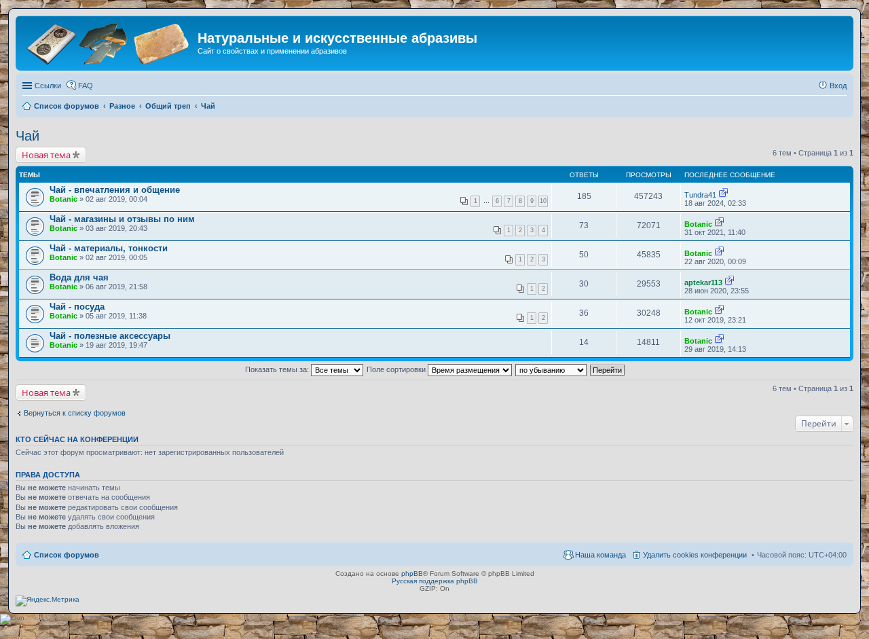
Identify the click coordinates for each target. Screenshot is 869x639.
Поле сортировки (397, 369)
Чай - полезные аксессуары (110, 336)
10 (543, 201)
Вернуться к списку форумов (75, 413)
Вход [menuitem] (838, 85)
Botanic (63, 199)
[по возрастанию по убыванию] (551, 369)
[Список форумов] (108, 42)
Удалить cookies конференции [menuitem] (695, 555)
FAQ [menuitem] (85, 85)
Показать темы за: (278, 369)
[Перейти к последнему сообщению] (723, 195)
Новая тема (46, 155)
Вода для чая (79, 277)
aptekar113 (703, 282)
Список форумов (66, 555)
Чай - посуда (77, 307)
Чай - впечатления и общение (115, 190)
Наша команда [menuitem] (600, 555)
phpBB (412, 573)
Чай (27, 135)
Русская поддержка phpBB (435, 581)
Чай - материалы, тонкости (109, 248)
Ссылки (48, 85)
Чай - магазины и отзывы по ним (122, 219)
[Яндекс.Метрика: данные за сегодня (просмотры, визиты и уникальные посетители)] (47, 601)
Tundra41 (700, 195)
